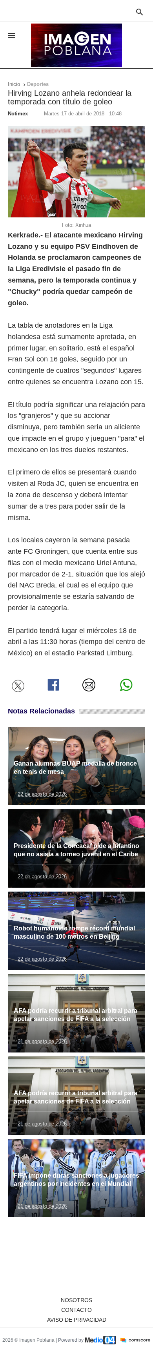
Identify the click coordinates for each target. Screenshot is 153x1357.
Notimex (18, 114)
